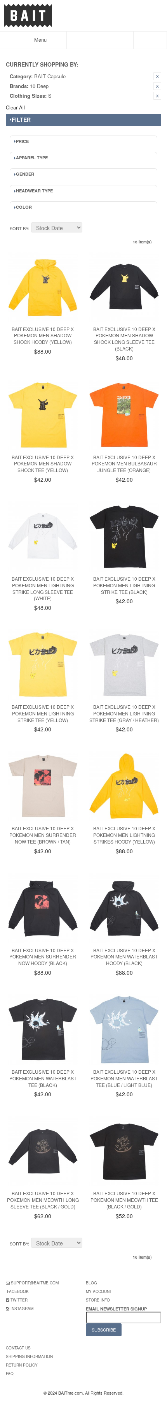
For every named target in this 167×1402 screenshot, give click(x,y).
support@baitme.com (35, 1283)
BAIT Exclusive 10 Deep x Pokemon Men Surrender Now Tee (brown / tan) (42, 835)
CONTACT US (18, 1348)
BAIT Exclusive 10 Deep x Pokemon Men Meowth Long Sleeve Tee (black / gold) (43, 1200)
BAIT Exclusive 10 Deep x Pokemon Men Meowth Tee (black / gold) (124, 1200)
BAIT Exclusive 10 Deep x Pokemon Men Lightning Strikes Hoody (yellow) (124, 835)
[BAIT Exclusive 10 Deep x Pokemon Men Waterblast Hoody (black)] (124, 908)
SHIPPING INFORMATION (29, 1356)
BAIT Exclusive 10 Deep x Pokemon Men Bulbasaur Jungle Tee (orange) (124, 464)
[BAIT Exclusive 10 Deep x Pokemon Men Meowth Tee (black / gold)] (124, 1151)
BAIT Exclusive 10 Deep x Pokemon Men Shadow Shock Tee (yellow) (43, 464)
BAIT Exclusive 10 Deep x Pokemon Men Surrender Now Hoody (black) (42, 957)
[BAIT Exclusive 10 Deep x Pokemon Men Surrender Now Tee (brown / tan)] (43, 786)
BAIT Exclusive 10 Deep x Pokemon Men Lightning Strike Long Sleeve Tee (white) (43, 588)
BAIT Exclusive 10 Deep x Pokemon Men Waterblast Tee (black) (43, 1078)
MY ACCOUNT (99, 1291)
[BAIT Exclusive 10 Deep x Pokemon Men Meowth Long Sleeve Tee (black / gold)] (43, 1151)
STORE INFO (98, 1300)
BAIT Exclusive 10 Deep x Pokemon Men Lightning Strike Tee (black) (124, 585)
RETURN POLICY (22, 1365)
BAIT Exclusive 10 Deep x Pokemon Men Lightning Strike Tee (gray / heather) (124, 713)
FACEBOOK (18, 1291)
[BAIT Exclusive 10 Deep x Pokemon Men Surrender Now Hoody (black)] (43, 908)
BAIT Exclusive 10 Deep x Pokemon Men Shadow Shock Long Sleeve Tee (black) (124, 339)
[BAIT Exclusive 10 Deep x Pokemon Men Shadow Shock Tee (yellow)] (43, 415)
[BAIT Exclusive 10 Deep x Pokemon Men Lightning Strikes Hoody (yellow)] (124, 786)
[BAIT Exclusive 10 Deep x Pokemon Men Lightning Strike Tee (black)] (124, 536)
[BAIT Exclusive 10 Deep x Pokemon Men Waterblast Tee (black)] (43, 1029)
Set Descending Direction (89, 228)
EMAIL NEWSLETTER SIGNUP (117, 1309)
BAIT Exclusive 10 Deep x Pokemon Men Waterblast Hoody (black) (124, 957)
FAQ (10, 1373)
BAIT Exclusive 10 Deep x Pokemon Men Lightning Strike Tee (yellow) (43, 713)
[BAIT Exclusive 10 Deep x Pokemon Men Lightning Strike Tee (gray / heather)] (124, 664)
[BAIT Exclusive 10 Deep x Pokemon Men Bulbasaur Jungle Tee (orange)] (124, 415)
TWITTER (19, 1300)
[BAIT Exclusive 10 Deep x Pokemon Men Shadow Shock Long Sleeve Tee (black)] (124, 287)
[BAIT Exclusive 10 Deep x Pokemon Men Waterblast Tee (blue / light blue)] (124, 1029)
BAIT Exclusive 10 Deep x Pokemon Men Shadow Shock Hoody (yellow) (43, 335)
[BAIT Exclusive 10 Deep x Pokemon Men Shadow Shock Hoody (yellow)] (43, 287)
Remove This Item (157, 76)
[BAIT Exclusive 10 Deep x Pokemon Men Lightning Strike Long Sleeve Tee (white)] (43, 536)
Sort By (19, 228)
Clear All (15, 107)
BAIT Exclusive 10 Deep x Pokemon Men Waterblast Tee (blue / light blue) (124, 1078)
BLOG (91, 1283)
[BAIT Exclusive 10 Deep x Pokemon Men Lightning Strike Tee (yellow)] (43, 664)
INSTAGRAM (21, 1308)
